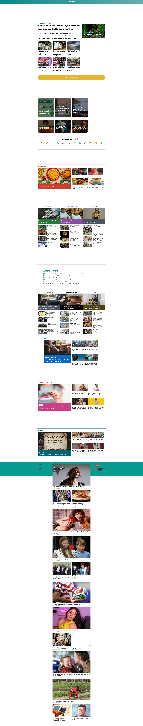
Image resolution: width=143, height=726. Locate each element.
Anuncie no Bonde (71, 77)
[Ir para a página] (71, 2)
